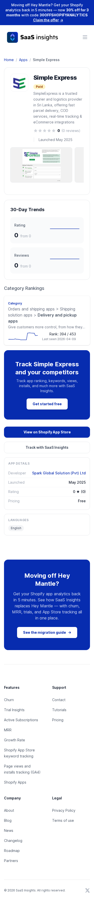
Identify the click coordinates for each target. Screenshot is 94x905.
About (9, 810)
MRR (8, 730)
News (8, 830)
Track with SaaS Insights (47, 447)
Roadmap (12, 850)
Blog (8, 820)
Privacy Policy (63, 810)
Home (9, 60)
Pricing (57, 720)
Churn (9, 700)
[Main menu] (85, 37)
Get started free (47, 404)
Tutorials (59, 710)
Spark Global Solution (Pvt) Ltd (59, 473)
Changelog (13, 840)
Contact (58, 700)
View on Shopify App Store (47, 432)
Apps (23, 60)
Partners (11, 860)
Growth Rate (14, 740)
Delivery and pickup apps (42, 315)
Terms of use (63, 820)
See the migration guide (47, 632)
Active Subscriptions (21, 720)
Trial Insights (14, 710)
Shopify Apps (15, 782)
